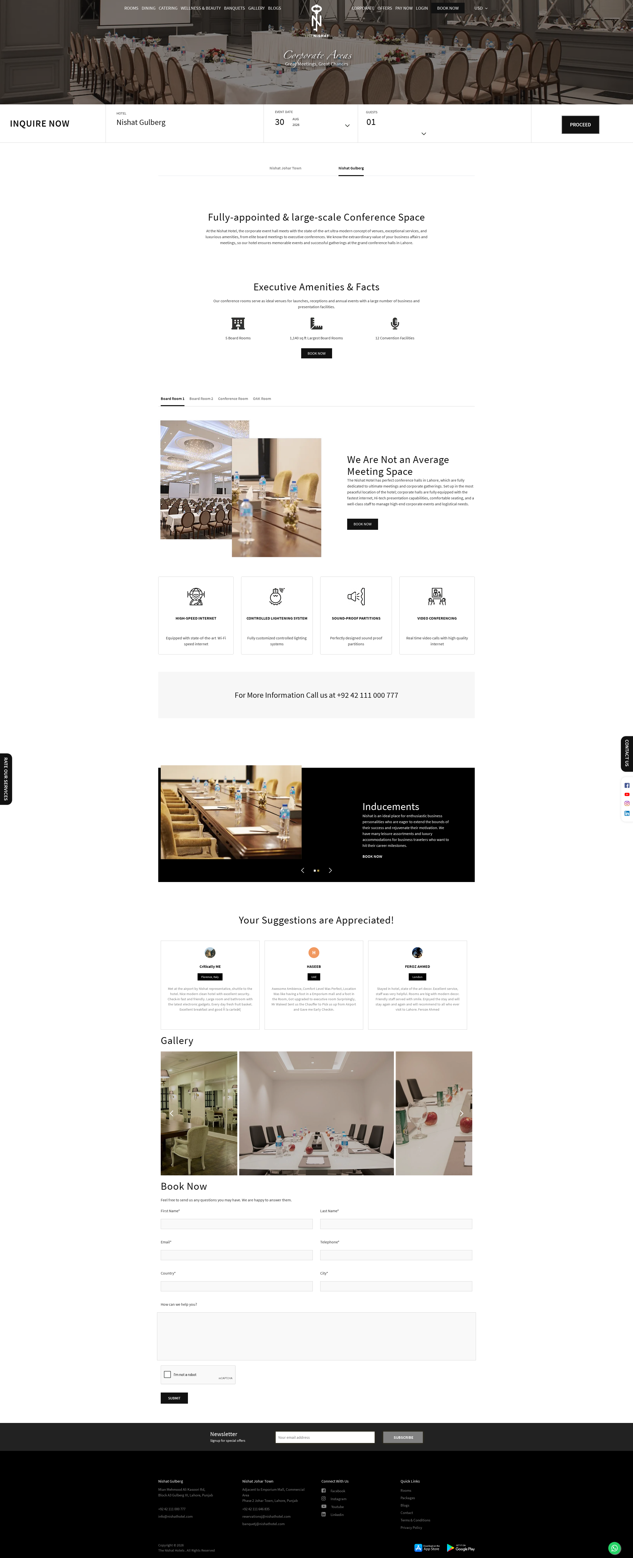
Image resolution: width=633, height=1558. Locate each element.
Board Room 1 (172, 398)
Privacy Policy (411, 1527)
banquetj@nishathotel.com (263, 1523)
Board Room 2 (201, 398)
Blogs (405, 1505)
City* (324, 1273)
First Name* (170, 1210)
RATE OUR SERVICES (6, 779)
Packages (408, 1497)
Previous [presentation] (303, 871)
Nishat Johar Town (285, 167)
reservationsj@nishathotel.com (266, 1516)
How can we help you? (179, 1304)
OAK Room (262, 398)
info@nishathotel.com (175, 1516)
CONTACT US (627, 753)
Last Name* (329, 1210)
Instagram (338, 1498)
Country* (168, 1273)
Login (422, 8)
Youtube (337, 1506)
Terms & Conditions (415, 1520)
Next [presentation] (329, 871)
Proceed (580, 124)
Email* (166, 1241)
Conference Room (233, 398)
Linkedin (337, 1514)
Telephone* (329, 1241)
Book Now (372, 856)
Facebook (338, 1490)
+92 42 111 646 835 (256, 1509)
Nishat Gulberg (351, 167)
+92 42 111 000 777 (367, 695)
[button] (316, 353)
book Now (363, 524)
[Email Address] (325, 1437)
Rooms (406, 1490)
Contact (407, 1512)
